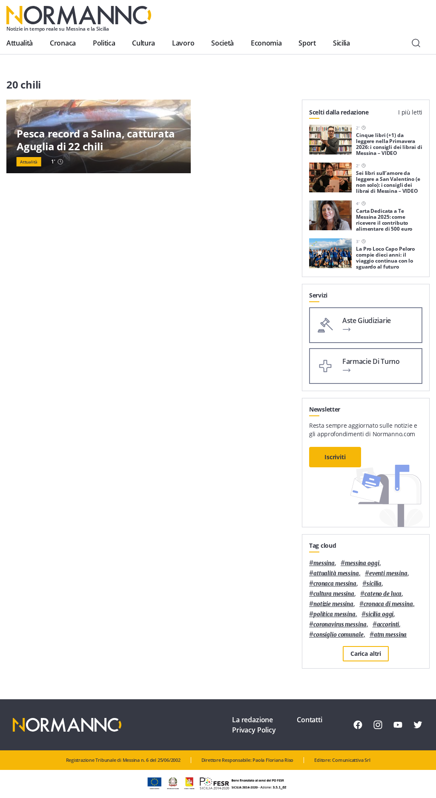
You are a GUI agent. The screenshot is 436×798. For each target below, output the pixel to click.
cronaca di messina (388, 604)
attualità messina (336, 573)
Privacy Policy (254, 730)
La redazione (252, 719)
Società (222, 43)
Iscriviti (335, 457)
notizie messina (333, 604)
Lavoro (183, 43)
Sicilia (341, 43)
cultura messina (333, 594)
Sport (307, 43)
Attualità (19, 43)
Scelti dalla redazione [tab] (339, 112)
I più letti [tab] (410, 112)
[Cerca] (416, 43)
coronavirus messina (340, 624)
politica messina (334, 614)
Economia (266, 43)
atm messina (390, 634)
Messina (324, 563)
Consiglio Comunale (338, 634)
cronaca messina (334, 583)
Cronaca (63, 43)
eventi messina (388, 573)
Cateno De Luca (383, 594)
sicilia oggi (379, 614)
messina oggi (362, 563)
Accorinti (388, 624)
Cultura (143, 43)
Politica (104, 43)
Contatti (309, 719)
